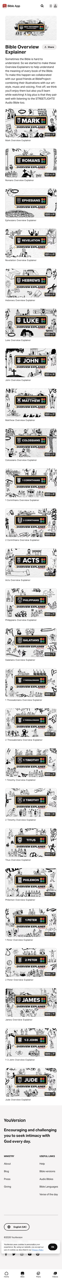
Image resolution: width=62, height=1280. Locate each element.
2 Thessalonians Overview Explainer (26, 739)
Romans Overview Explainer (23, 180)
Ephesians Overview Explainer (23, 220)
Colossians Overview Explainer (23, 460)
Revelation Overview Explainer (24, 260)
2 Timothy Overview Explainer (23, 819)
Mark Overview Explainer (21, 140)
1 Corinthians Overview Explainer (25, 500)
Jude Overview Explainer (21, 1099)
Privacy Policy (37, 1249)
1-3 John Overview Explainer (23, 1059)
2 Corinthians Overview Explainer (25, 540)
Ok (52, 1247)
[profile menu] (53, 6)
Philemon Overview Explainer (23, 899)
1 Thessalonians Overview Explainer (26, 699)
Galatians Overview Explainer (23, 659)
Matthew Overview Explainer (23, 420)
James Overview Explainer (21, 1019)
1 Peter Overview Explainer (22, 939)
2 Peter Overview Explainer (22, 979)
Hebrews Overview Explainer (23, 300)
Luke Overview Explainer (21, 340)
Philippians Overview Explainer (23, 619)
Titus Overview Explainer (21, 859)
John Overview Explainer (21, 380)
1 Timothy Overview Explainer (23, 779)
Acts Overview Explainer (21, 580)
